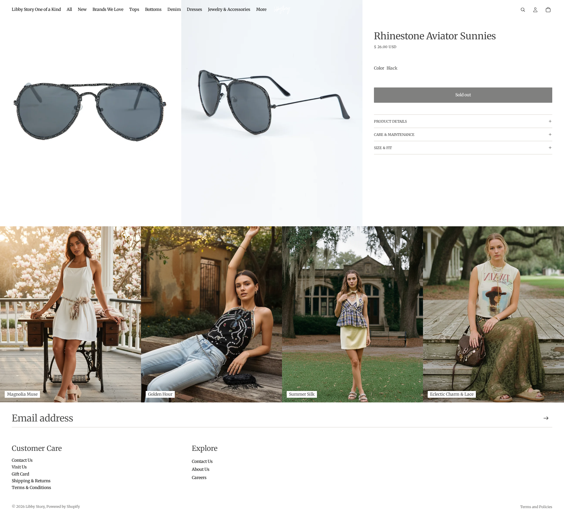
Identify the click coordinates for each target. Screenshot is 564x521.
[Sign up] (546, 418)
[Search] (522, 9)
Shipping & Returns (31, 480)
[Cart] (548, 9)
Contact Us (22, 460)
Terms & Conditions (31, 487)
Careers (199, 477)
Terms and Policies (536, 507)
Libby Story (35, 506)
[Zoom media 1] (90, 113)
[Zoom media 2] (271, 113)
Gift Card (20, 474)
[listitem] (261, 9)
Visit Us (19, 467)
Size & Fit (383, 147)
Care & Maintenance (394, 134)
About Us (200, 469)
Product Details (390, 121)
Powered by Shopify (63, 506)
